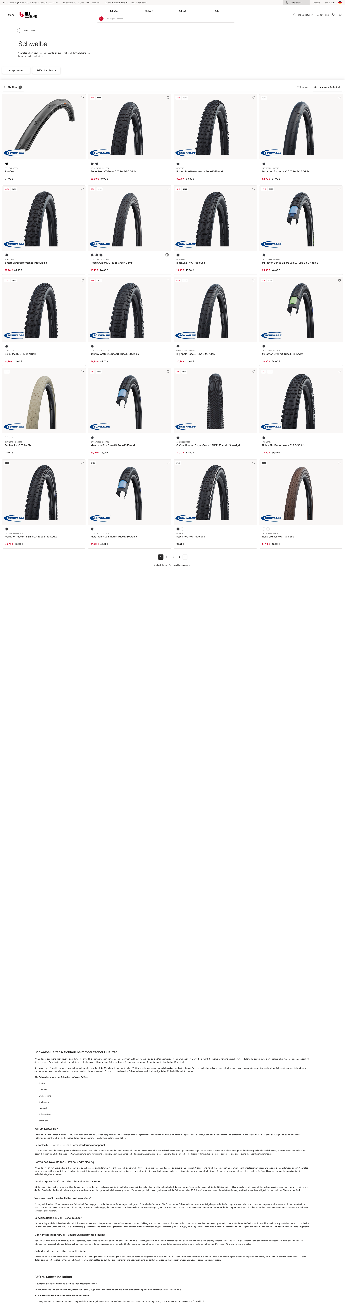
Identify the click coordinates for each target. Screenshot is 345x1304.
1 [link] (160, 557)
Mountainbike (163, 1058)
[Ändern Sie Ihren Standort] (340, 2)
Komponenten (16, 70)
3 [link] (173, 557)
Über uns (316, 2)
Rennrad (179, 1058)
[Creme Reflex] (11, 437)
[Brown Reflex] (263, 529)
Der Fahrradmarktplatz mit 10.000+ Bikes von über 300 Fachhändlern (30, 2)
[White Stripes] (182, 529)
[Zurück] (19, 30)
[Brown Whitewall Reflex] (6, 437)
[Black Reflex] (96, 163)
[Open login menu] (333, 14)
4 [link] (179, 557)
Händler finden (330, 2)
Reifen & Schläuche (46, 70)
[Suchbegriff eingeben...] (101, 18)
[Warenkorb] (340, 14)
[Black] (6, 163)
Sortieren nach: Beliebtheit (327, 87)
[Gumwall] (101, 255)
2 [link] (166, 557)
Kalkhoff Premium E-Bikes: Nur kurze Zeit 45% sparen (126, 2)
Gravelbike (197, 1058)
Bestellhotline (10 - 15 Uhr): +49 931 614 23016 (81, 2)
